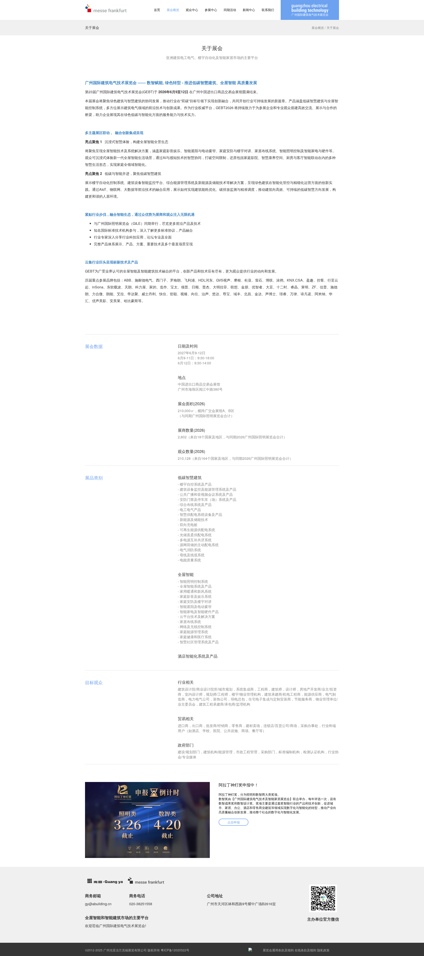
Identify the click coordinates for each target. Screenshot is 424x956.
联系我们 (268, 10)
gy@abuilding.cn (98, 903)
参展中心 (211, 10)
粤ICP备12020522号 (175, 950)
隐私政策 (323, 950)
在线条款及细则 (305, 950)
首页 (157, 10)
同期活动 (230, 10)
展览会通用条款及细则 (278, 950)
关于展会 (333, 27)
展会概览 (173, 10)
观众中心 (192, 10)
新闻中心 (249, 10)
